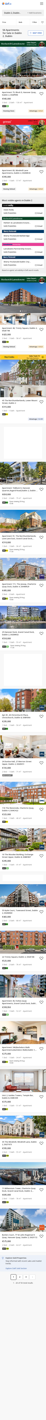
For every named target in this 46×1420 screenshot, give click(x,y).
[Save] (42, 22)
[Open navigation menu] (41, 3)
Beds (20, 22)
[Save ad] (41, 93)
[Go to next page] (32, 1277)
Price (4, 22)
